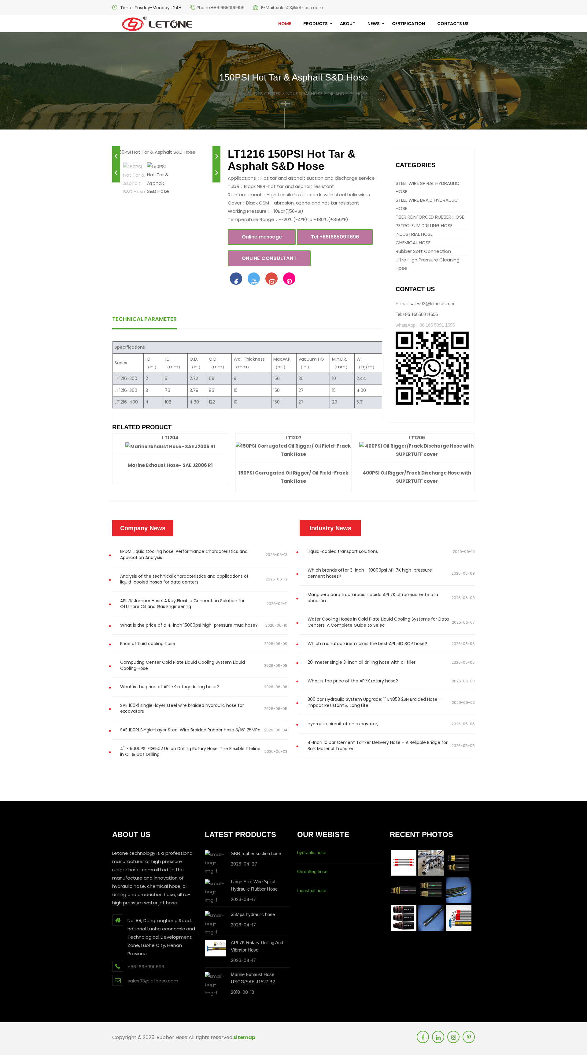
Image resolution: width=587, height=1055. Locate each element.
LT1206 (417, 437)
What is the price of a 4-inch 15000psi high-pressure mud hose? (189, 625)
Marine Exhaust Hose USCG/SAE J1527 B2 (253, 978)
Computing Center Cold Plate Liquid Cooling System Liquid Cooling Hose (182, 665)
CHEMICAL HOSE (413, 242)
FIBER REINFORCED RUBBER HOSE (430, 217)
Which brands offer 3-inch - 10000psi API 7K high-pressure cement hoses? (370, 573)
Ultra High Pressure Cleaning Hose (428, 264)
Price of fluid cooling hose (147, 643)
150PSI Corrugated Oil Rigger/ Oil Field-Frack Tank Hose (293, 477)
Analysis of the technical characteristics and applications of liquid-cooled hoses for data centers (184, 579)
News (373, 24)
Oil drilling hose (312, 871)
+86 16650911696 (145, 966)
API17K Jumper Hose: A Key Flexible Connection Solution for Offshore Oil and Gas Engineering (182, 604)
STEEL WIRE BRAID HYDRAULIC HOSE (427, 204)
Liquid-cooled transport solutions (343, 551)
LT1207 (293, 437)
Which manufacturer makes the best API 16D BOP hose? (367, 643)
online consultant (269, 258)
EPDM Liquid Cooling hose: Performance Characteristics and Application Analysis (184, 554)
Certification (408, 24)
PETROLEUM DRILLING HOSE (424, 225)
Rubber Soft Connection (423, 251)
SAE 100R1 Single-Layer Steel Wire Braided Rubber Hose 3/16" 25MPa (190, 730)
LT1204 (170, 437)
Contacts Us (453, 24)
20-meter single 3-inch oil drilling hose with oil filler (361, 662)
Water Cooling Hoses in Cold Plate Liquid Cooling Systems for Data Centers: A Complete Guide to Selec (378, 622)
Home (227, 93)
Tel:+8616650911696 (335, 236)
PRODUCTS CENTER (259, 93)
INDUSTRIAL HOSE (304, 93)
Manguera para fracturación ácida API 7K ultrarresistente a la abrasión (373, 597)
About (347, 24)
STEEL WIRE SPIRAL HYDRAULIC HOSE (428, 187)
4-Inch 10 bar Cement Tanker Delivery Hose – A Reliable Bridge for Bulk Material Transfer (378, 745)
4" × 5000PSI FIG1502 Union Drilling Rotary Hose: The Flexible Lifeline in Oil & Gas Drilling (190, 751)
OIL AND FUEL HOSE (347, 93)
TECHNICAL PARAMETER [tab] (144, 319)
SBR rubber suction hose (256, 853)
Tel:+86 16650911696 (417, 314)
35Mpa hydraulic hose (253, 914)
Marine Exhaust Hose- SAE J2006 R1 (170, 465)
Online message (262, 236)
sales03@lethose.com (432, 303)
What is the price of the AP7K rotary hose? (353, 681)
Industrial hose (311, 890)
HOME (284, 24)
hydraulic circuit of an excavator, (343, 724)
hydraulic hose (311, 852)
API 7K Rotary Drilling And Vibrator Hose (257, 946)
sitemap (244, 1037)
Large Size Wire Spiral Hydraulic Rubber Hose (254, 885)
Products (315, 24)
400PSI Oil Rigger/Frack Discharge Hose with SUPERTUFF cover (417, 477)
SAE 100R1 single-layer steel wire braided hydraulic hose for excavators (182, 708)
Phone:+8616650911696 (221, 8)
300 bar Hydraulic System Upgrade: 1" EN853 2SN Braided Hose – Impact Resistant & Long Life (374, 702)
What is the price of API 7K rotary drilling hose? (169, 687)
